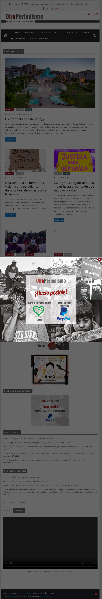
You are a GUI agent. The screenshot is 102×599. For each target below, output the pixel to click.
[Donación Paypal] (76, 299)
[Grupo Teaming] (25, 299)
